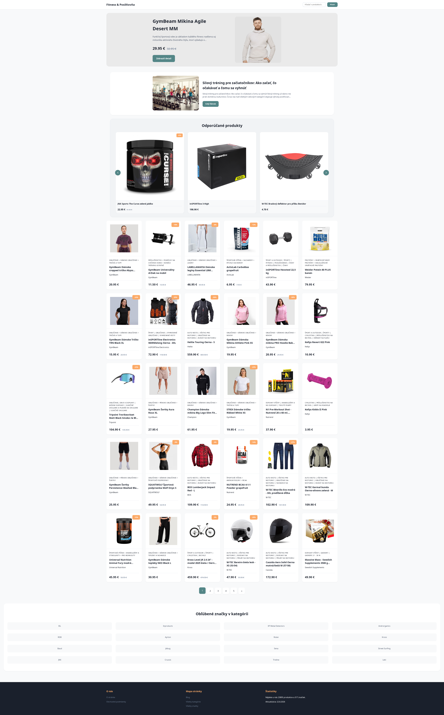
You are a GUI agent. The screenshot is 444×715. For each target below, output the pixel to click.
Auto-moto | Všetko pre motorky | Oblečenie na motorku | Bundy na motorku (201, 335)
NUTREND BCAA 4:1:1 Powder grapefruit (239, 486)
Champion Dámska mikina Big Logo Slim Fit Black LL (201, 411)
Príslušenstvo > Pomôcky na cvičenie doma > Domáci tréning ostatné (161, 262)
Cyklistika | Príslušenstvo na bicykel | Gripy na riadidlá (319, 404)
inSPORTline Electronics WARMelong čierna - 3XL (162, 341)
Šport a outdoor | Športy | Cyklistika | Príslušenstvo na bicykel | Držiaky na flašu (319, 335)
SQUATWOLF (153, 492)
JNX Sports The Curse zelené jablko (135, 203)
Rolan (276, 637)
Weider (308, 277)
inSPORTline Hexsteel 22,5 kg (281, 271)
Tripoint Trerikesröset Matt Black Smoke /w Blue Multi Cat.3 (124, 416)
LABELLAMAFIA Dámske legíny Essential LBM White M (201, 269)
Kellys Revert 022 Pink (317, 342)
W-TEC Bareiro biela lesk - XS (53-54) (241, 564)
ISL (59, 626)
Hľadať (332, 4)
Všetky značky (192, 706)
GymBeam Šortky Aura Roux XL (161, 411)
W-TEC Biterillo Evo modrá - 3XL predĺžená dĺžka (280, 491)
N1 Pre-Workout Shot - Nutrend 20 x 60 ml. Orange (278, 411)
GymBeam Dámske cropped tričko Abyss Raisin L (121, 269)
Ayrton (168, 637)
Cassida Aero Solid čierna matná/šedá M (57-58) (280, 564)
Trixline (276, 660)
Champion (191, 417)
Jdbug (167, 648)
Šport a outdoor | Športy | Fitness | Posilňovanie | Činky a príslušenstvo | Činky (280, 262)
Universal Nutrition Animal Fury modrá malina (120, 561)
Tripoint (112, 422)
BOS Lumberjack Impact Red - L (201, 489)
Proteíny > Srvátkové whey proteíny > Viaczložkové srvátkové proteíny (317, 262)
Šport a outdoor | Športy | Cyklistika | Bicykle (200, 554)
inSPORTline (271, 277)
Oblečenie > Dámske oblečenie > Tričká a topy (124, 261)
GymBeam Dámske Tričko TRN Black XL (123, 341)
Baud (59, 648)
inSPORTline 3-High (199, 203)
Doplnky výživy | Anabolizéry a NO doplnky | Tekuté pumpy (280, 404)
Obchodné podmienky (116, 701)
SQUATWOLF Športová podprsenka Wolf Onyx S (162, 486)
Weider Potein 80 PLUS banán (318, 271)
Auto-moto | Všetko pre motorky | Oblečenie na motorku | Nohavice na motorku (277, 482)
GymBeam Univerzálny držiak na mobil (161, 271)
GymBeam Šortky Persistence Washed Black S (124, 486)
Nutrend (269, 417)
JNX (59, 660)
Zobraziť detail (163, 58)
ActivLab (230, 274)
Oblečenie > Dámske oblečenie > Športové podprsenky (163, 479)
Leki (384, 660)
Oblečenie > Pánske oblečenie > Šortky (162, 404)
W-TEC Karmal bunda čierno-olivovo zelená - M (319, 489)
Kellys (307, 346)
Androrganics (384, 626)
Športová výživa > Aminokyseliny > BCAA (237, 479)
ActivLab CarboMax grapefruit (238, 269)
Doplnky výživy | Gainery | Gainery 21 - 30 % (317, 554)
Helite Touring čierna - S (201, 342)
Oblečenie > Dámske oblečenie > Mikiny (241, 334)
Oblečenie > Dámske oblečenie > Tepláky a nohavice (163, 554)
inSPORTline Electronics (158, 347)
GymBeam (113, 274)
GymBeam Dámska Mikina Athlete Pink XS (240, 341)
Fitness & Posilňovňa (120, 4)
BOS (189, 495)
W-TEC (268, 497)
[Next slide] (326, 172)
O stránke (110, 697)
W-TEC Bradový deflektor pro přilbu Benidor (284, 203)
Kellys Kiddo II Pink (316, 409)
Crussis (168, 660)
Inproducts (168, 626)
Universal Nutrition (117, 567)
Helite (190, 346)
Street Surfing (384, 648)
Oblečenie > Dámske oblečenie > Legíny (202, 261)
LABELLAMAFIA (193, 274)
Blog (188, 697)
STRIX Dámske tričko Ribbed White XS (238, 411)
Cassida (269, 570)
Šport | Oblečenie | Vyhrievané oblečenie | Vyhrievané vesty (162, 334)
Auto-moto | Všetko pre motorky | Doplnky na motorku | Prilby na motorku (241, 555)
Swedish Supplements (314, 567)
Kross (189, 567)
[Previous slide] (118, 172)
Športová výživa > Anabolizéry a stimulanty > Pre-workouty (124, 554)
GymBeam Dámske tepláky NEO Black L (159, 561)
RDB (60, 637)
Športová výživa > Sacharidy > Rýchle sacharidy (240, 261)
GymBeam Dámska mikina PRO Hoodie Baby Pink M (280, 341)
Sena (276, 648)
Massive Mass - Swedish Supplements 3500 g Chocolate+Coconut (318, 561)
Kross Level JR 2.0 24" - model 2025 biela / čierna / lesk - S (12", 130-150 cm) (201, 561)
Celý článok (210, 104)
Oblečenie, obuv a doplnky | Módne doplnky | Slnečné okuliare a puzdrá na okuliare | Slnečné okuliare (123, 406)
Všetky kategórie (193, 701)
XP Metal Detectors (276, 626)
